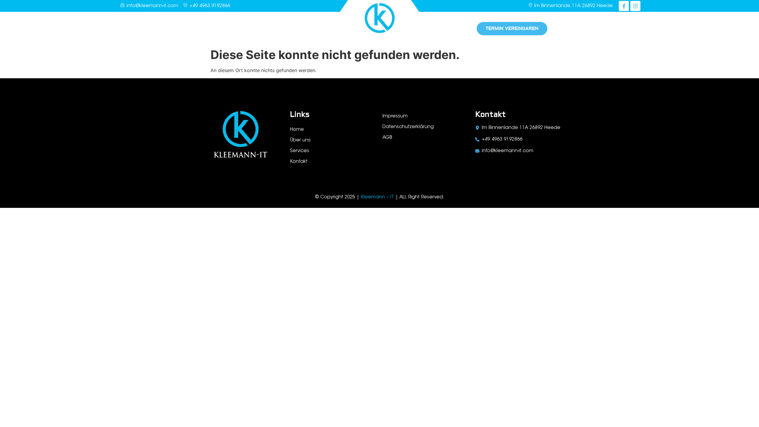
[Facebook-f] (624, 6)
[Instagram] (635, 6)
